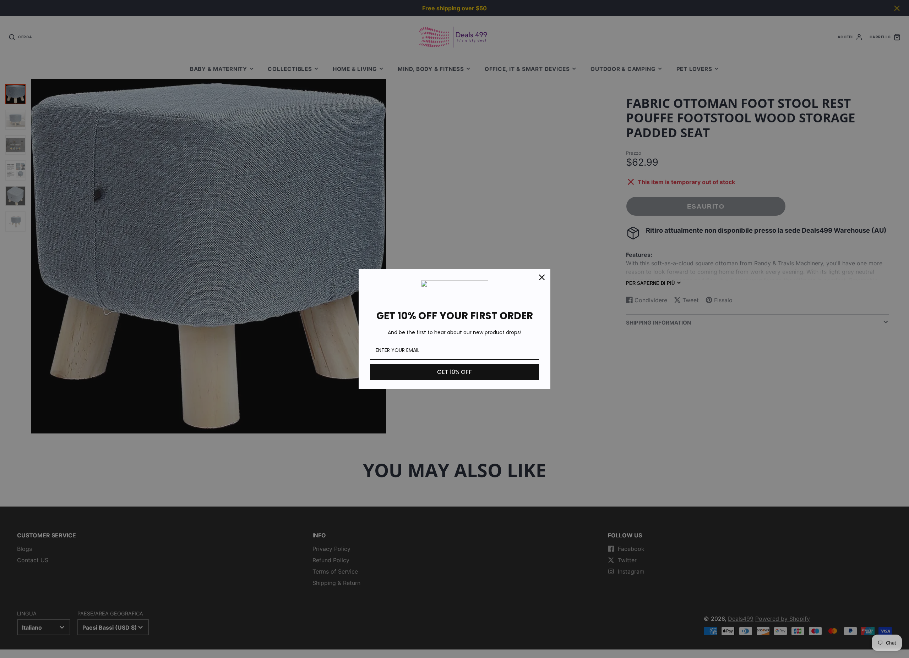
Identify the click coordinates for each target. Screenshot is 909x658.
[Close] (541, 277)
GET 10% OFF (454, 372)
